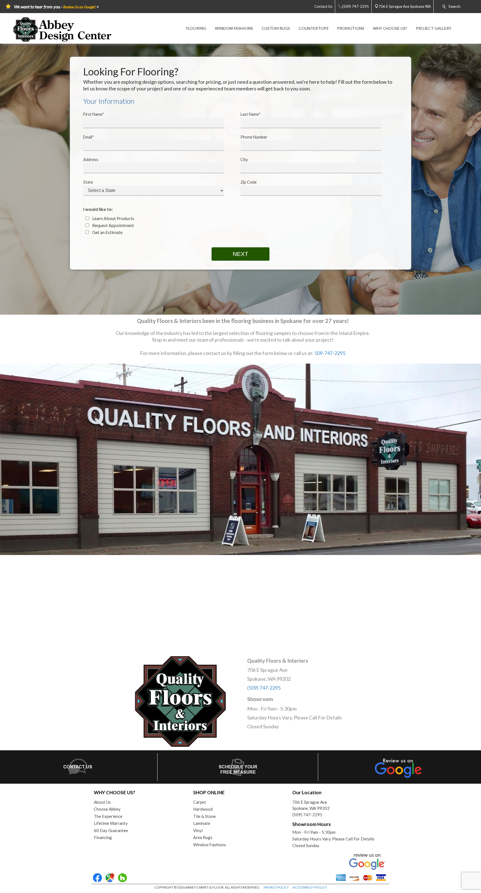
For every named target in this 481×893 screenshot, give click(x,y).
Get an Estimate (106, 232)
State (88, 182)
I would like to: (98, 209)
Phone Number (254, 137)
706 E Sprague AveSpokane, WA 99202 (311, 805)
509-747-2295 (329, 353)
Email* (88, 137)
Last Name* (250, 114)
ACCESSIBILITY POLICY (310, 887)
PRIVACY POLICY (276, 887)
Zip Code (248, 182)
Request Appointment (112, 225)
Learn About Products (112, 218)
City (244, 159)
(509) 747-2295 (264, 688)
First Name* (93, 114)
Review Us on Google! (79, 7)
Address (90, 159)
